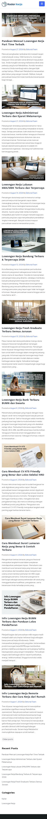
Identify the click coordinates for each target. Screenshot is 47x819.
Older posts (8, 739)
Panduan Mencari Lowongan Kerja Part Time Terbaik (23, 754)
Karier (4, 799)
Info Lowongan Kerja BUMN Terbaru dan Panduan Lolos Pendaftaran (19, 621)
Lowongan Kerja (8, 803)
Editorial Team (31, 49)
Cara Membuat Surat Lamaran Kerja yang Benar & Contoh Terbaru (21, 546)
